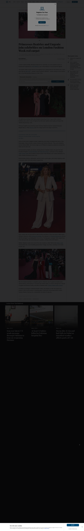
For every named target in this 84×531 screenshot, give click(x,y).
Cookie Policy (46, 528)
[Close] (82, 527)
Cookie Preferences (73, 528)
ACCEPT (73, 525)
